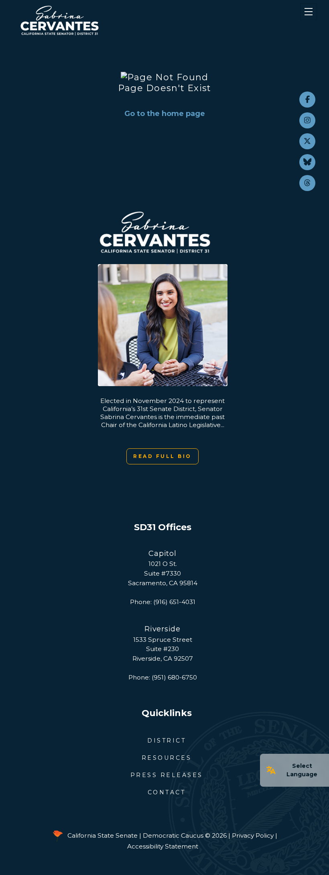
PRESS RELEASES (166, 775)
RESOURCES (167, 757)
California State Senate (102, 835)
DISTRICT (166, 740)
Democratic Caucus (173, 835)
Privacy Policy (253, 835)
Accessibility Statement (162, 846)
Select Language (301, 770)
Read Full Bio (162, 456)
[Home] (140, 20)
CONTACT (167, 792)
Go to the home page (164, 113)
